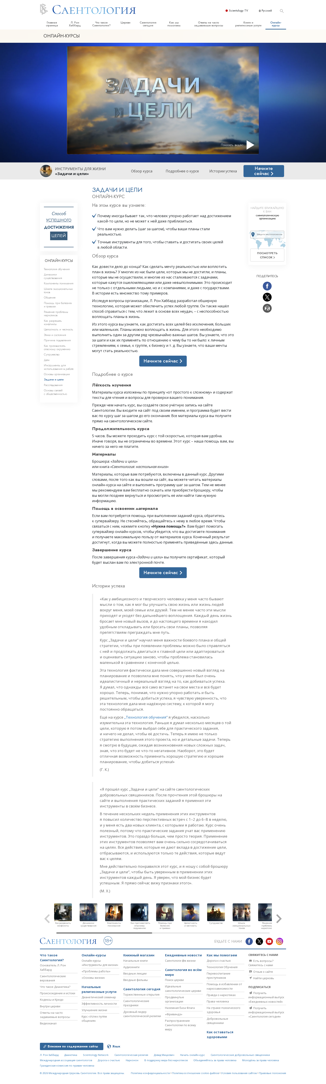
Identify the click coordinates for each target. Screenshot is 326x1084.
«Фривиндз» (173, 1014)
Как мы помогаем (174, 23)
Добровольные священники (217, 1021)
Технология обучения (57, 269)
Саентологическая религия (131, 1055)
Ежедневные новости (183, 955)
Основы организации (57, 374)
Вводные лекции (135, 973)
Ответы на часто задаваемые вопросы (208, 23)
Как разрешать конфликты (53, 322)
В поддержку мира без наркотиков (166, 1060)
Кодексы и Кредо (51, 1000)
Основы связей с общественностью (55, 392)
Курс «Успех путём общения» (94, 1018)
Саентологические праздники (136, 1003)
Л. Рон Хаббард (75, 23)
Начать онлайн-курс (192, 1055)
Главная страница (52, 23)
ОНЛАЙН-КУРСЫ (59, 260)
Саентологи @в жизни (180, 961)
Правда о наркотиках (221, 995)
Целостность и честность (58, 329)
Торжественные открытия (141, 994)
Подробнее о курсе (182, 171)
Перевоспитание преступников (218, 975)
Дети (46, 360)
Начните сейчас (263, 171)
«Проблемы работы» (96, 971)
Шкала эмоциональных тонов (58, 290)
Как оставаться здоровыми (220, 1034)
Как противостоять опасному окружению (57, 347)
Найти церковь (263, 978)
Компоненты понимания (58, 283)
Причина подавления (57, 340)
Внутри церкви (50, 1006)
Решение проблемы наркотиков (56, 313)
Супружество (51, 354)
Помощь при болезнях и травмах (58, 304)
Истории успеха (223, 171)
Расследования (53, 385)
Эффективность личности (99, 1004)
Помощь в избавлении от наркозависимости (224, 986)
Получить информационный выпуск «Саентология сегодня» (266, 1012)
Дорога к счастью (219, 961)
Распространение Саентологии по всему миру (180, 1025)
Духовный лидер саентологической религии (142, 1014)
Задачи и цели (54, 379)
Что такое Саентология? (101, 23)
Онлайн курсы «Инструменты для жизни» (100, 963)
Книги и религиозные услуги (248, 23)
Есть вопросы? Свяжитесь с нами (260, 963)
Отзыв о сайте (263, 972)
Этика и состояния (55, 335)
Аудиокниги (131, 967)
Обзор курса (141, 171)
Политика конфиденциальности (150, 1073)
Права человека (218, 1001)
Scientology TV (238, 10)
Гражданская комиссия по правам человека (67, 1065)
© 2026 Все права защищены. (82, 1073)
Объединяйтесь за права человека (214, 1060)
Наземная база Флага (180, 1008)
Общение (49, 297)
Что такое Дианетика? (55, 987)
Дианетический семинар (99, 997)
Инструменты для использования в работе (58, 367)
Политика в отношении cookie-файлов (195, 1073)
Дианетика (70, 1055)
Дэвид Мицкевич (164, 1055)
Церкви (125, 22)
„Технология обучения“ (146, 717)
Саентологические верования (53, 978)
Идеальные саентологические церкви (183, 988)
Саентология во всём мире (183, 972)
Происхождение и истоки (57, 993)
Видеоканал (48, 1023)
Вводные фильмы (135, 980)
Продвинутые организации (174, 999)
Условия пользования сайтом (239, 1073)
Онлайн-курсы (275, 23)
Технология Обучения (222, 967)
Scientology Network (95, 1055)
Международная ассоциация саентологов (66, 1060)
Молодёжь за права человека (260, 1060)
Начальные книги (135, 961)
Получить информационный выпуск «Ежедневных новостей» (266, 997)
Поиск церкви (174, 980)
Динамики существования (53, 276)
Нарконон (132, 1060)
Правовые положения (272, 1073)
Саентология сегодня (148, 23)
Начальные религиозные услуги (99, 989)
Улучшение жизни (94, 1010)
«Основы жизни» (93, 978)
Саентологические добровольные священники (240, 1055)
